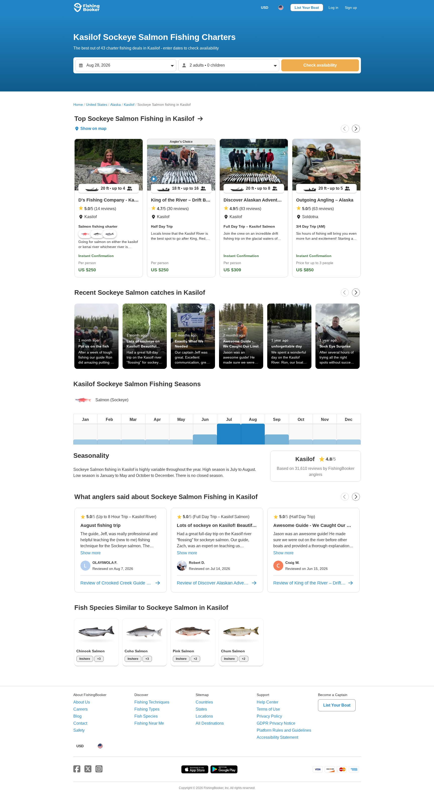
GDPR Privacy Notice (276, 723)
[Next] (356, 129)
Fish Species (146, 716)
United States (96, 105)
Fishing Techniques (151, 702)
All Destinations (210, 723)
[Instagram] (98, 769)
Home (78, 105)
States (201, 709)
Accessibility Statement (277, 737)
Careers (80, 709)
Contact (80, 723)
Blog (77, 716)
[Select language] (280, 7)
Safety (79, 730)
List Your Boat (307, 8)
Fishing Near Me (149, 723)
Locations (204, 716)
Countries (204, 702)
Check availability (320, 65)
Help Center (267, 702)
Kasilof (129, 105)
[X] (87, 769)
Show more (90, 553)
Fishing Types (146, 709)
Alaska (115, 105)
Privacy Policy (269, 716)
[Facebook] (76, 769)
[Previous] (345, 129)
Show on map (93, 128)
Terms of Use (268, 709)
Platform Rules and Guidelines (284, 730)
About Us (81, 702)
